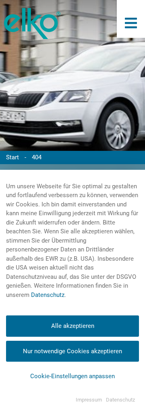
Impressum (89, 400)
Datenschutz (47, 295)
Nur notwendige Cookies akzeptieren (72, 351)
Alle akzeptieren (72, 326)
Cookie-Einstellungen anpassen (72, 376)
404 (36, 157)
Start (12, 157)
